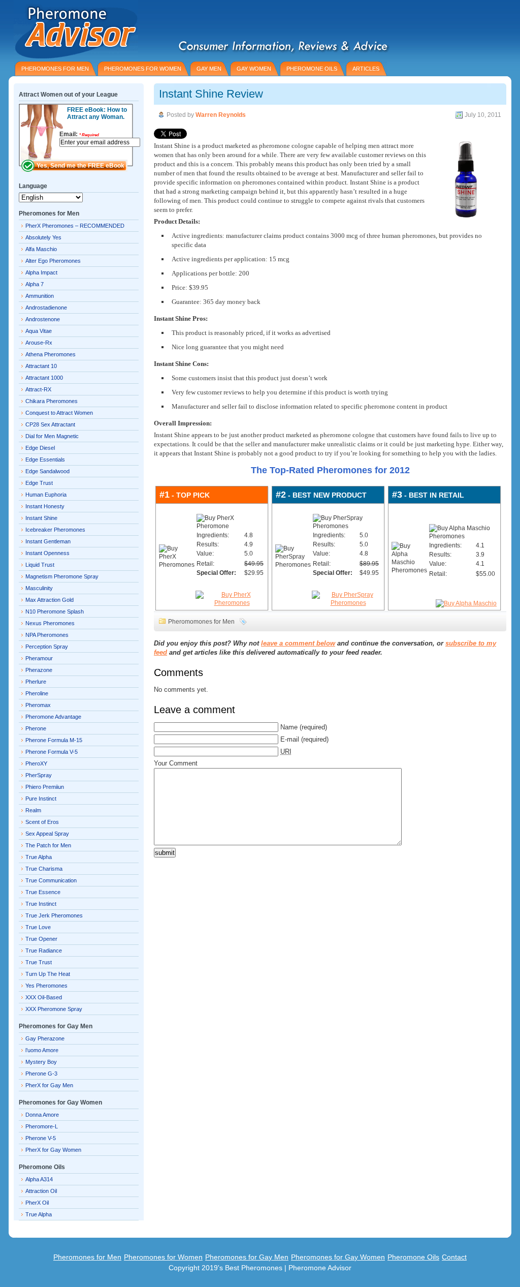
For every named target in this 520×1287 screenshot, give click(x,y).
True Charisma (43, 869)
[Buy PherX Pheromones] (232, 602)
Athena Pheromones (50, 354)
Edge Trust (39, 483)
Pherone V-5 (40, 1138)
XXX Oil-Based (43, 997)
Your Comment (176, 763)
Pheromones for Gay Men (246, 1257)
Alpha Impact (41, 272)
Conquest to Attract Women (59, 413)
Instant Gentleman (48, 541)
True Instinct (40, 904)
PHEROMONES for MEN (55, 69)
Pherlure (35, 682)
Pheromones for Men (87, 1257)
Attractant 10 (41, 366)
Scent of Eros (42, 822)
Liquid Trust (39, 565)
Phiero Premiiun (44, 787)
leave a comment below (298, 643)
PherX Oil (37, 1203)
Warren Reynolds (221, 114)
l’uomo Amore (41, 1050)
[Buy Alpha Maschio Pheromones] (466, 603)
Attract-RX (38, 389)
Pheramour (39, 658)
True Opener (41, 939)
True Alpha (38, 857)
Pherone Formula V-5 (51, 752)
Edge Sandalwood (47, 471)
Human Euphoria (46, 495)
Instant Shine (41, 518)
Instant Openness (47, 553)
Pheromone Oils (413, 1257)
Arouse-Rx (38, 343)
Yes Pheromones (46, 986)
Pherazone (38, 670)
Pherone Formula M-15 (53, 740)
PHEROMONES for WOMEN (142, 69)
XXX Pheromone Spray (53, 1009)
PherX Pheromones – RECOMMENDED (74, 226)
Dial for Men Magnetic (52, 436)
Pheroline (36, 693)
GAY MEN (209, 69)
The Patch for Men (48, 845)
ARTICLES (365, 69)
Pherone (35, 728)
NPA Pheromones (47, 635)
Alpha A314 (39, 1179)
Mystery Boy (41, 1062)
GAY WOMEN (254, 69)
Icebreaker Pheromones (55, 530)
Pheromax (38, 705)
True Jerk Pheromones (54, 915)
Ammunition (39, 296)
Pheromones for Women (163, 1257)
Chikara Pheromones (51, 401)
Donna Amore (42, 1115)
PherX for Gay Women (53, 1150)
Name (289, 727)
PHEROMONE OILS (311, 69)
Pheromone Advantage (53, 717)
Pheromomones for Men (201, 621)
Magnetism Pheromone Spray (62, 576)
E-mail (289, 739)
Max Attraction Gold (49, 600)
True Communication (51, 880)
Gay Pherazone (44, 1038)
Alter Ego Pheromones (53, 261)
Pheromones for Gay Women (338, 1257)
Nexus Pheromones (50, 623)
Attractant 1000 (44, 378)
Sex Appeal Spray (47, 834)
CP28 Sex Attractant (50, 424)
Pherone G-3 (41, 1073)
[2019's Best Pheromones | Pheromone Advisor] (73, 29)
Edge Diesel (40, 448)
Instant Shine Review (211, 93)
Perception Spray (46, 646)
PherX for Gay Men (49, 1085)
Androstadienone (46, 307)
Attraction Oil (41, 1191)
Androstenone (42, 319)
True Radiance (43, 950)
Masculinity (39, 588)
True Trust (38, 962)
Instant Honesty (44, 506)
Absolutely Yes (43, 237)
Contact (454, 1257)
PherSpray (38, 775)
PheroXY (36, 763)
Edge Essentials (45, 459)
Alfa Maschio (41, 249)
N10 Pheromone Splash (54, 611)
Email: (79, 134)
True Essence (42, 892)
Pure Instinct (40, 798)
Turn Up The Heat (47, 974)
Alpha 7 (34, 284)
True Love (38, 927)
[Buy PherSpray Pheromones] (348, 602)
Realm (33, 810)
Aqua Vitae (38, 331)
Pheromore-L (41, 1126)
